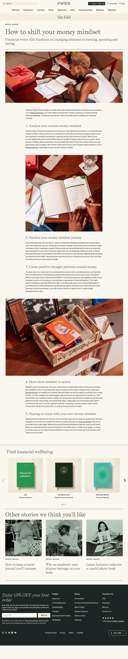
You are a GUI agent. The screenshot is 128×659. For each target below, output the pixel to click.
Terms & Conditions (31, 620)
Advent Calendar (81, 611)
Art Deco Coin (64, 494)
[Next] (124, 480)
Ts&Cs (71, 633)
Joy (25, 494)
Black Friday (79, 607)
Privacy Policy (44, 620)
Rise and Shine (102, 494)
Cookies (80, 633)
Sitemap (78, 620)
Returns (105, 607)
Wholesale (56, 620)
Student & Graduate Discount (86, 603)
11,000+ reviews (118, 621)
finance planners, (37, 112)
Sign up (44, 615)
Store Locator (80, 616)
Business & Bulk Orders (61, 616)
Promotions (79, 599)
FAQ (104, 599)
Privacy (63, 633)
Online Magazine (59, 603)
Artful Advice (12, 24)
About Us (56, 599)
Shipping (106, 603)
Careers (55, 611)
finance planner (32, 147)
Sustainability (57, 607)
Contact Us (106, 611)
